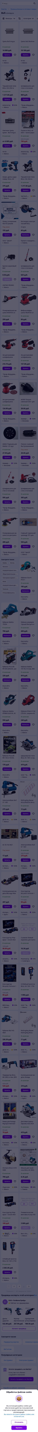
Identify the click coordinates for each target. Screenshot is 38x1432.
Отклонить (19, 1422)
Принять (19, 1428)
